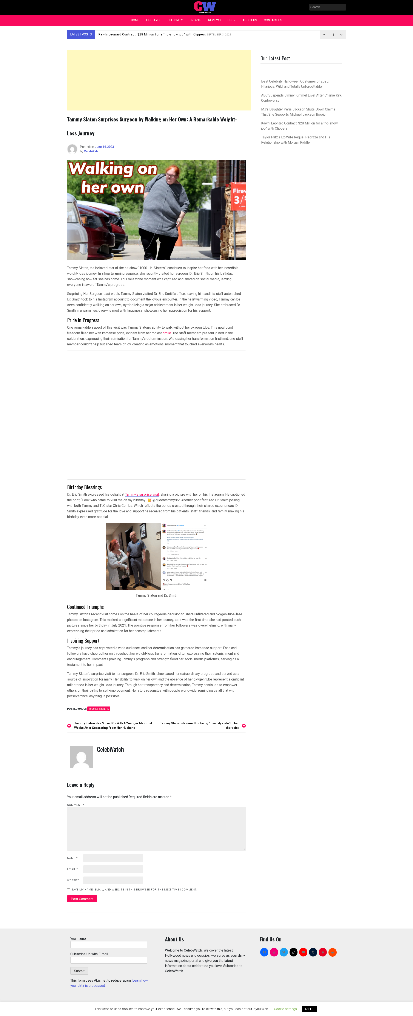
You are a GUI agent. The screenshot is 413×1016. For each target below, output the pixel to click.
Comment (75, 804)
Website (73, 880)
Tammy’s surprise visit (142, 494)
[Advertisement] (159, 80)
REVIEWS (214, 20)
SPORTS (195, 20)
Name (72, 858)
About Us (249, 20)
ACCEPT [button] (310, 1009)
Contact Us (273, 20)
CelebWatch (92, 151)
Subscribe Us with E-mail (89, 954)
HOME (135, 20)
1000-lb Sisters (99, 708)
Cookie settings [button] (285, 1009)
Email (72, 869)
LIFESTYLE (153, 20)
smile (167, 333)
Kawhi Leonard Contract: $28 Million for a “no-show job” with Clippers (165, 34)
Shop (232, 20)
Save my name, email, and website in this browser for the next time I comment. (134, 889)
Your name (78, 938)
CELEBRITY (175, 20)
